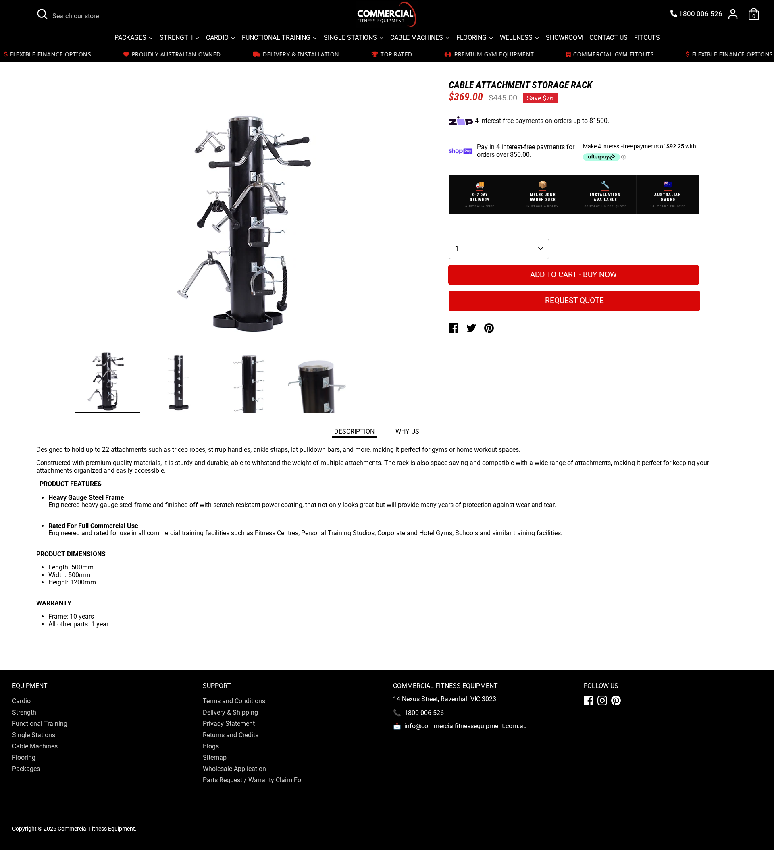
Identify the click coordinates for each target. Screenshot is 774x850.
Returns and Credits (230, 735)
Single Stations (33, 735)
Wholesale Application (234, 769)
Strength (24, 712)
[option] (249, 224)
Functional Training (39, 723)
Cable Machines (35, 746)
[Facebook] (588, 700)
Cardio (21, 701)
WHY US (407, 431)
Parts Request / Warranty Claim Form (256, 780)
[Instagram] (602, 700)
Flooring (23, 757)
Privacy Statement (229, 723)
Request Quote (574, 300)
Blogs (211, 746)
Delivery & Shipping (230, 712)
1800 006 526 (699, 14)
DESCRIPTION (354, 431)
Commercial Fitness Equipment (96, 828)
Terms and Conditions (234, 701)
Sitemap (215, 757)
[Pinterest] (616, 700)
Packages (26, 769)
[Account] (733, 14)
